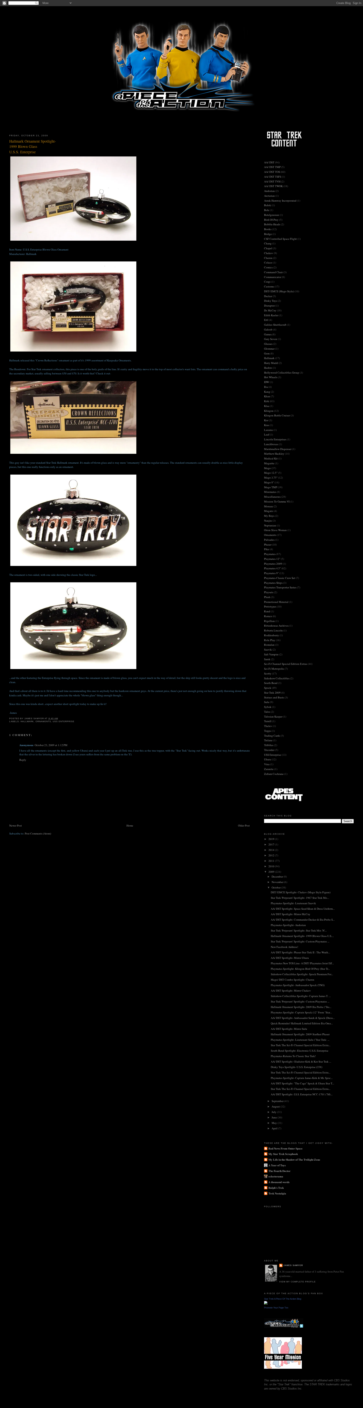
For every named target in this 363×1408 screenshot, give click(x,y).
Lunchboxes (271, 444)
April (275, 1128)
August (276, 1106)
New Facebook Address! (284, 947)
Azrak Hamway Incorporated (280, 200)
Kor (266, 420)
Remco (268, 616)
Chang (268, 243)
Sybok (267, 707)
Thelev (268, 726)
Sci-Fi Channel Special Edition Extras (285, 664)
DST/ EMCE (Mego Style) (279, 291)
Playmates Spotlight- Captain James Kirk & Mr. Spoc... (302, 1078)
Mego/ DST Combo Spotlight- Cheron (292, 980)
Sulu (266, 702)
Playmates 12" (272, 559)
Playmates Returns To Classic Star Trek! (293, 1056)
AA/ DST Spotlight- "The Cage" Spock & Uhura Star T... (302, 1083)
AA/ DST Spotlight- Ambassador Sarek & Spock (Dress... (303, 1018)
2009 (271, 872)
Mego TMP (270, 487)
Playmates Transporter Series (280, 587)
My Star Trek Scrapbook (283, 1154)
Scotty (267, 673)
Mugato (268, 511)
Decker (268, 296)
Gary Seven (270, 339)
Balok (267, 205)
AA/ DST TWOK (273, 186)
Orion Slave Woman (275, 530)
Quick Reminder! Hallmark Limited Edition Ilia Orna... (302, 1023)
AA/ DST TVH (272, 181)
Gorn (267, 353)
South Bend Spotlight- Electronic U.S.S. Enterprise (299, 1050)
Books (267, 229)
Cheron (268, 258)
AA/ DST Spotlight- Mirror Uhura (290, 958)
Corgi (267, 281)
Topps (267, 731)
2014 (271, 850)
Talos (267, 712)
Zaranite (269, 769)
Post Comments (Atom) (38, 833)
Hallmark (27, 721)
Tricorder (269, 750)
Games (268, 334)
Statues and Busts (274, 697)
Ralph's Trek (276, 1188)
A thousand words (278, 1182)
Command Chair (273, 272)
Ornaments (43, 721)
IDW (266, 382)
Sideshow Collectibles (276, 678)
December (278, 876)
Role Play (269, 640)
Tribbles (268, 745)
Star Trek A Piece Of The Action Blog (282, 1299)
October (276, 887)
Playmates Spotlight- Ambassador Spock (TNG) (298, 985)
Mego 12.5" (271, 473)
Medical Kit (271, 458)
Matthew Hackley (274, 453)
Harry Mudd (271, 363)
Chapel (268, 248)
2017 (271, 844)
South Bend (271, 683)
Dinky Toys (270, 301)
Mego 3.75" (271, 477)
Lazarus (268, 430)
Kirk (266, 401)
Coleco (268, 262)
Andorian (269, 191)
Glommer (269, 348)
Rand (267, 611)
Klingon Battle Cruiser (277, 415)
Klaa (266, 406)
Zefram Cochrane (274, 774)
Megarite (269, 463)
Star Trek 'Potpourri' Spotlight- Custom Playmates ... (300, 941)
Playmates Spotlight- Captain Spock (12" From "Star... (301, 1012)
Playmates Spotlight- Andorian (288, 925)
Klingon (269, 411)
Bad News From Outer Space (285, 1148)
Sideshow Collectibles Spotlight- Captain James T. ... (301, 996)
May (275, 1123)
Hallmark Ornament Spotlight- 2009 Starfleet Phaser (300, 1034)
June (275, 1117)
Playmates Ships (273, 583)
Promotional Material (276, 602)
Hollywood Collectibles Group (281, 372)
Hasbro (268, 368)
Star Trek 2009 (272, 692)
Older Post (244, 825)
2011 (271, 861)
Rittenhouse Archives (276, 625)
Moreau (268, 506)
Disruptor (269, 305)
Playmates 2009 (273, 564)
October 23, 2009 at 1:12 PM (51, 745)
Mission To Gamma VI (276, 501)
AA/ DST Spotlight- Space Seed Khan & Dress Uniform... (303, 909)
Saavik (268, 649)
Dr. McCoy (270, 310)
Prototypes (270, 606)
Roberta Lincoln (273, 630)
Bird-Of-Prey (271, 220)
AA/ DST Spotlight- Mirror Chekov (291, 990)
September (278, 1101)
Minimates (270, 492)
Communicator (272, 277)
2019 (271, 839)
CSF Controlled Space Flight (280, 239)
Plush (267, 597)
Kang (267, 392)
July (274, 1112)
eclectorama (275, 1176)
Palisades (269, 540)
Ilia (266, 387)
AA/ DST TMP (272, 167)
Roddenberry (271, 635)
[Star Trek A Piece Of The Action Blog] (265, 1303)
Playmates (270, 554)
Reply (22, 760)
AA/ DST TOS (272, 172)
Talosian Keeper (273, 716)
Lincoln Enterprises (275, 439)
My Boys (269, 516)
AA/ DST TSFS (272, 176)
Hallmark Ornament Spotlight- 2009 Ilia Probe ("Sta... (301, 1007)
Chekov (268, 253)
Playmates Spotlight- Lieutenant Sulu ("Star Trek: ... (300, 1040)
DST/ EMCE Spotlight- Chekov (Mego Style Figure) (300, 892)
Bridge (268, 234)
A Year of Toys (277, 1165)
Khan (267, 396)
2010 (271, 866)
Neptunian (270, 525)
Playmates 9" (271, 573)
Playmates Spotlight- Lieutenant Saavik (293, 903)
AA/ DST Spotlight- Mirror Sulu (289, 1029)
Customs (269, 286)
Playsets (268, 592)
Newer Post (15, 825)
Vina (267, 764)
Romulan (269, 645)
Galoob (268, 329)
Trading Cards (272, 735)
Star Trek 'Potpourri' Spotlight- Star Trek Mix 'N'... (299, 930)
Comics (268, 267)
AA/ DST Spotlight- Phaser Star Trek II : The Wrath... (300, 952)
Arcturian (269, 196)
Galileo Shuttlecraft (275, 325)
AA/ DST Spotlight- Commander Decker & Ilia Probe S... (303, 919)
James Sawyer (293, 1265)
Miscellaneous (272, 497)
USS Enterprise (63, 721)
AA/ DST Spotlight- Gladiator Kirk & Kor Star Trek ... (301, 1061)
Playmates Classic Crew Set (279, 578)
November (278, 882)
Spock (267, 688)
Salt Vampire (271, 654)
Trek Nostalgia (277, 1193)
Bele (266, 210)
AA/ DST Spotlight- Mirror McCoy (290, 914)
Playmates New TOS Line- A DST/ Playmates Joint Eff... (302, 963)
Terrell (267, 721)
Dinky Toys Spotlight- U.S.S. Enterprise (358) (296, 1067)
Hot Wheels (270, 377)
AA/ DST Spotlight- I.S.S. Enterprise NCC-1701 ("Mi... (302, 1094)
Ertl (266, 320)
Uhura (267, 759)
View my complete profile (297, 1282)
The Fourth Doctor (279, 1171)
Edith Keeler (271, 315)
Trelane (268, 740)
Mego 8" (269, 482)
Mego (267, 468)
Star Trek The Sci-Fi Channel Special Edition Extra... (300, 1045)
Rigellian (269, 621)
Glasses (268, 344)
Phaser (267, 544)
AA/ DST (269, 162)
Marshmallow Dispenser (277, 449)
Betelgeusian (271, 215)
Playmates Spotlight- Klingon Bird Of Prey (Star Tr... (300, 969)
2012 (271, 855)
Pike (266, 549)
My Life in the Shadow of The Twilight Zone (294, 1159)
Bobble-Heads (272, 224)
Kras (266, 425)
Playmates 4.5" (272, 568)
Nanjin (268, 520)
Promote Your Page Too (276, 1307)
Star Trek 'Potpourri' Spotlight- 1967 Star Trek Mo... (300, 898)
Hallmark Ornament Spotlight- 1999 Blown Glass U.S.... (302, 936)
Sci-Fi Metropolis (274, 669)
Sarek (267, 659)
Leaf (266, 434)
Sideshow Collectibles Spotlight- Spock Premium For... (302, 974)
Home (129, 825)
